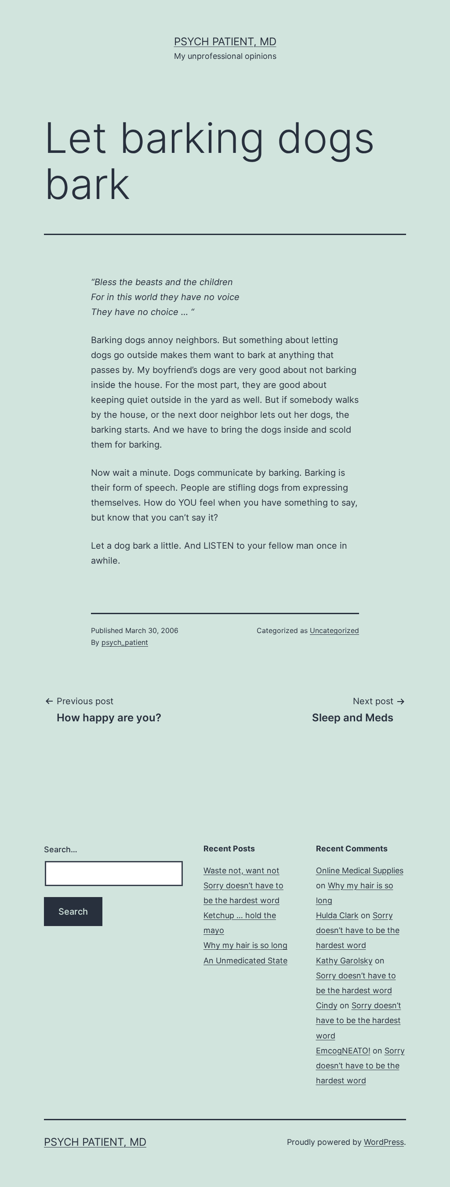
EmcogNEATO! (343, 1050)
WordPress (384, 1142)
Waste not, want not (241, 870)
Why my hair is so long (245, 945)
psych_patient (125, 642)
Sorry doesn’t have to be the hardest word (357, 930)
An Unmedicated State (245, 960)
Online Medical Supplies (359, 870)
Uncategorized (334, 630)
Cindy (327, 1005)
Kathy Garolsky (344, 960)
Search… (60, 849)
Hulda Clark (337, 915)
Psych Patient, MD (225, 41)
